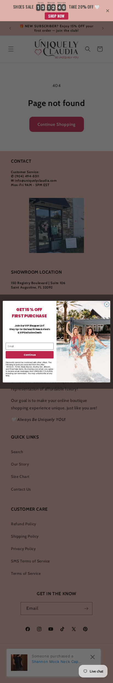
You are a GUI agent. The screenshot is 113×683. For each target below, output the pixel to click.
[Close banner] (107, 10)
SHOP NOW (56, 16)
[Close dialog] (106, 304)
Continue (30, 355)
